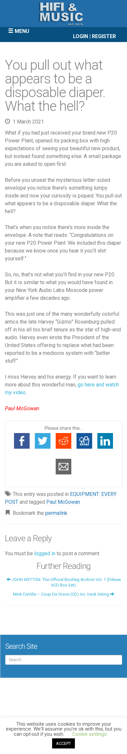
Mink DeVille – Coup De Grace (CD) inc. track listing (61, 594)
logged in (44, 553)
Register (104, 36)
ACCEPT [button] (63, 743)
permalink (56, 513)
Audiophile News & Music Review (63, 13)
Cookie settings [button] (89, 734)
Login (80, 36)
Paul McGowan (63, 502)
